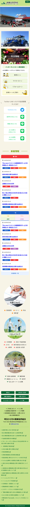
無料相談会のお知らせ (20, 345)
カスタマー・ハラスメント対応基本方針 (11, 489)
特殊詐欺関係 (5, 452)
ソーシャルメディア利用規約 (9, 481)
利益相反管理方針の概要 (8, 438)
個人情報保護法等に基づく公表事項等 (11, 433)
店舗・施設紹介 (8, 396)
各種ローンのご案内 (12, 92)
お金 (22, 168)
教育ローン (17, 75)
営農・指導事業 (11, 376)
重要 (14, 168)
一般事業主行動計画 (7, 446)
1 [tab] (21, 25)
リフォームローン (17, 87)
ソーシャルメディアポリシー (9, 478)
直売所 (24, 379)
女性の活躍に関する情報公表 (9, 449)
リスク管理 (21, 411)
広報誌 (14, 186)
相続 (15, 313)
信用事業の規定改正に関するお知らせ (12, 204)
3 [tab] (26, 25)
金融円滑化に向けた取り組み (9, 430)
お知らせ (6, 168)
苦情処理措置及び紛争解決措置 (10, 455)
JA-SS (7, 345)
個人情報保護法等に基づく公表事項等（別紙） (13, 435)
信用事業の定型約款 (10, 413)
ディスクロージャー (7, 400)
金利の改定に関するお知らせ (10, 174)
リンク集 (22, 400)
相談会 (8, 392)
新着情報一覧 (15, 273)
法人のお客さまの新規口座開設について (12, 495)
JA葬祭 (10, 347)
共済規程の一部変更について (9, 483)
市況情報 (15, 56)
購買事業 (22, 376)
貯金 (24, 310)
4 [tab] (28, 25)
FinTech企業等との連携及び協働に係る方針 (13, 460)
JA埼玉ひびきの (10, 3)
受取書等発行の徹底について (9, 486)
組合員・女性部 (20, 347)
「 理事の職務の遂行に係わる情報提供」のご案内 (14, 492)
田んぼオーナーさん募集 (16, 382)
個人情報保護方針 (15, 415)
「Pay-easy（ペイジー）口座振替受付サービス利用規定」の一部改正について (15, 164)
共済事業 (9, 342)
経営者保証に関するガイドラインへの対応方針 (13, 457)
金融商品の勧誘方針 (11, 411)
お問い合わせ (22, 396)
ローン (17, 310)
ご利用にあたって (11, 409)
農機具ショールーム (15, 38)
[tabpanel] (15, 17)
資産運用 (9, 310)
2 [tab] (23, 25)
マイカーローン (17, 81)
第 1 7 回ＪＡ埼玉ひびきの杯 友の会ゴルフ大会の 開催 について (14, 194)
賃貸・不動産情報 (21, 342)
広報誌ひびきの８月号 (8, 183)
